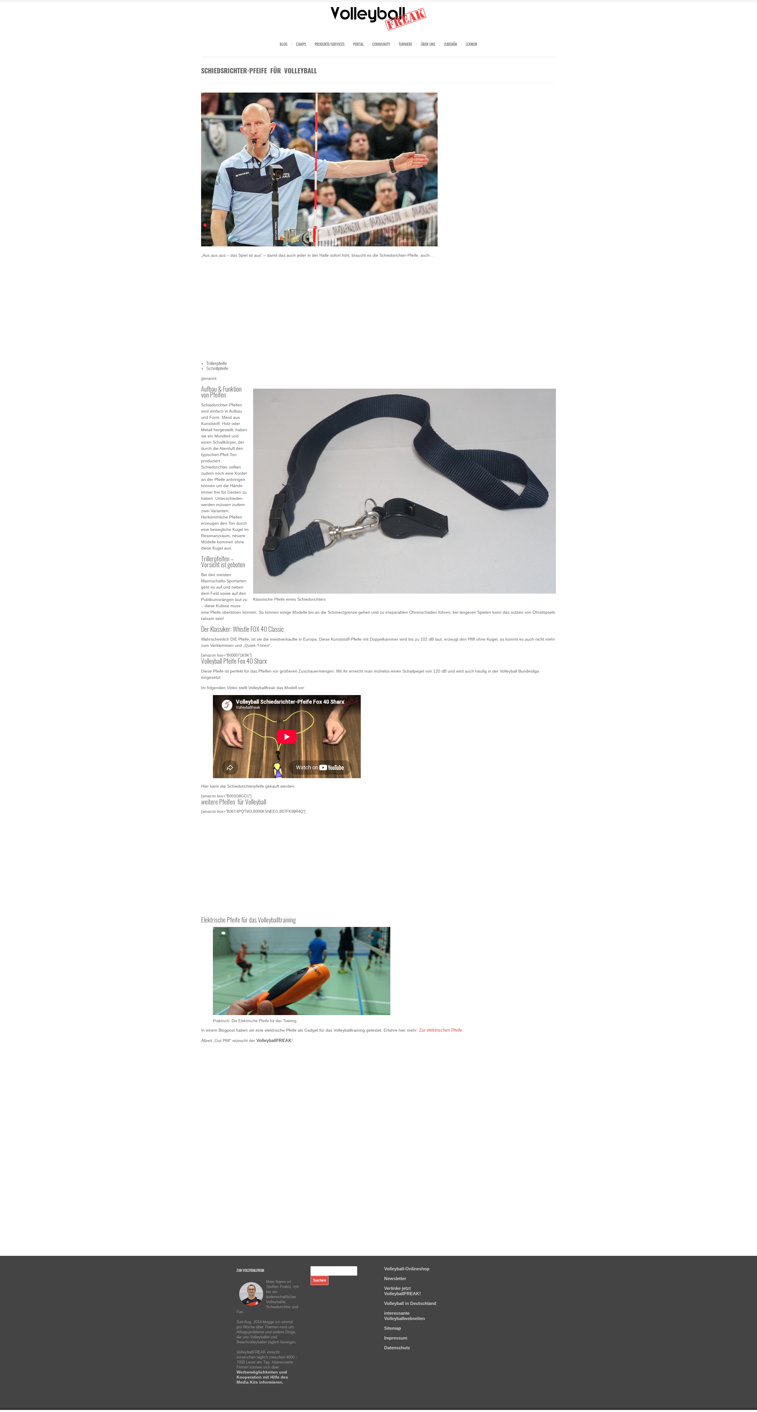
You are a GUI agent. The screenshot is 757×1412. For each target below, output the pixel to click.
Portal (358, 44)
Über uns (428, 44)
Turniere (405, 44)
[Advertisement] (378, 309)
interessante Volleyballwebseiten (404, 1316)
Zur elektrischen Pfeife (440, 1030)
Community (381, 44)
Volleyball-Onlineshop (406, 1268)
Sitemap (392, 1328)
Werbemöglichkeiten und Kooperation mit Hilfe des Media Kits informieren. (262, 1377)
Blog (283, 44)
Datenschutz (397, 1347)
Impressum (395, 1337)
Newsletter (395, 1278)
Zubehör (450, 44)
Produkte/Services (329, 44)
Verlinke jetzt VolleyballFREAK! (402, 1291)
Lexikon (471, 44)
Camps (301, 44)
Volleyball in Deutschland (410, 1303)
